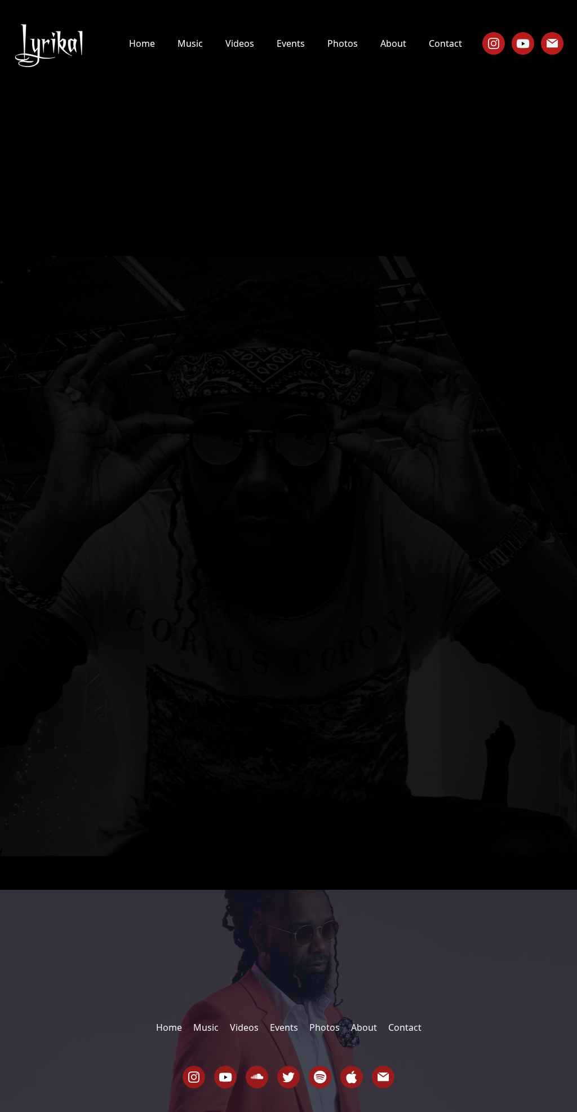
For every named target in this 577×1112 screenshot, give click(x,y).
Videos (239, 43)
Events (291, 43)
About (393, 43)
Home (142, 43)
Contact (445, 43)
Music (190, 43)
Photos (342, 43)
